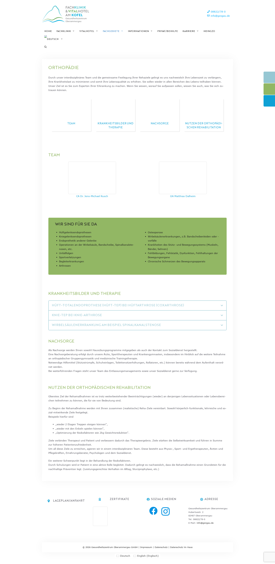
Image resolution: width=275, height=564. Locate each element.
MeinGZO (209, 31)
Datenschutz (161, 547)
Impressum (146, 547)
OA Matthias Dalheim (183, 196)
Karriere (189, 31)
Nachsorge (160, 123)
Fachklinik (63, 31)
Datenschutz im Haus (181, 547)
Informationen (138, 31)
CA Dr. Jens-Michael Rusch (92, 196)
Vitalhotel (86, 31)
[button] (45, 47)
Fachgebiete (111, 31)
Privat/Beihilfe (167, 31)
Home (48, 31)
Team (71, 123)
